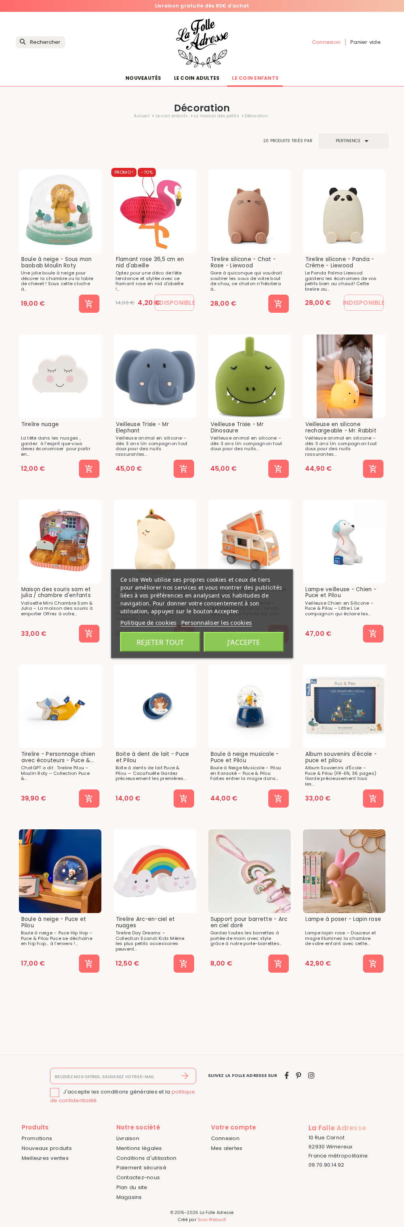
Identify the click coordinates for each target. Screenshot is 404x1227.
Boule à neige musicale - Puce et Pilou (245, 757)
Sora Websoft (212, 1220)
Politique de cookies (148, 622)
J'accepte (243, 641)
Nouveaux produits (47, 1148)
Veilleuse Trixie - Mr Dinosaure (237, 427)
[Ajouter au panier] (89, 304)
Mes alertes (227, 1148)
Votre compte (233, 1127)
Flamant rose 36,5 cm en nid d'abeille (150, 262)
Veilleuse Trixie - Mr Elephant (142, 427)
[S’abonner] (185, 1076)
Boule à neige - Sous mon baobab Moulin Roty (56, 262)
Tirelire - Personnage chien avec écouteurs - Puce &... (58, 757)
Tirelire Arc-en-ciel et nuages (145, 922)
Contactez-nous (138, 1177)
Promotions (37, 1138)
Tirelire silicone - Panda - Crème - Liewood (339, 262)
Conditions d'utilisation (146, 1158)
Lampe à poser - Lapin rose (343, 919)
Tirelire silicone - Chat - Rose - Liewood (243, 262)
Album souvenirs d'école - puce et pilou (341, 757)
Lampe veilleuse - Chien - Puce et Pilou (340, 592)
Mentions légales (139, 1148)
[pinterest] (298, 1075)
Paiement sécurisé (141, 1167)
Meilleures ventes (45, 1158)
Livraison (127, 1138)
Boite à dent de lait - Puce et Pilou (152, 757)
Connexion (225, 1138)
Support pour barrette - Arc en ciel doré (249, 922)
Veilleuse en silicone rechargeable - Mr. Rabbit (340, 427)
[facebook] (286, 1075)
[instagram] (311, 1075)
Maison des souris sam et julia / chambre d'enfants (56, 592)
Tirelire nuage (40, 424)
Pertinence (353, 141)
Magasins (129, 1197)
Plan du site (132, 1187)
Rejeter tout (160, 641)
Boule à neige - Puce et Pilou (53, 922)
